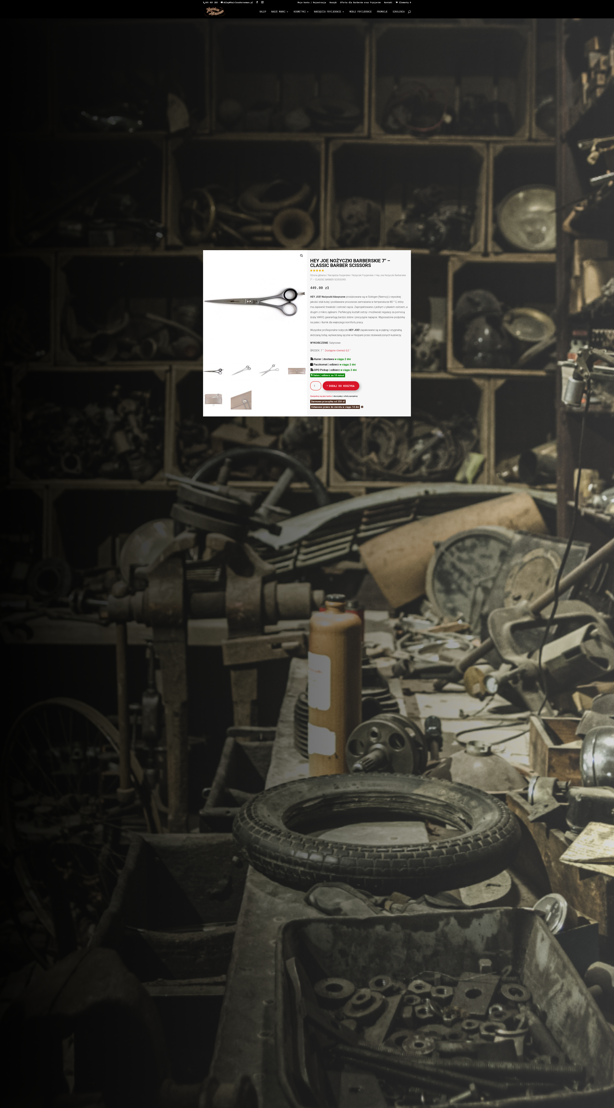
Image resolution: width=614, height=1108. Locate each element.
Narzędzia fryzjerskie (327, 12)
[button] (301, 255)
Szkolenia (399, 12)
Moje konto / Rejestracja (312, 2)
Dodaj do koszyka (341, 386)
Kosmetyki (300, 12)
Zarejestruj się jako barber (321, 396)
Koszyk (333, 2)
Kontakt (388, 2)
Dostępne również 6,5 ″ (337, 350)
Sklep (263, 12)
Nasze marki (278, 12)
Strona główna (318, 275)
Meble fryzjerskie (361, 12)
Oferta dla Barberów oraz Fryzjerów (360, 2)
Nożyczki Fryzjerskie (362, 275)
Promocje (382, 12)
